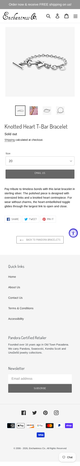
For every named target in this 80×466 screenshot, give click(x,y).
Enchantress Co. (37, 448)
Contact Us (15, 297)
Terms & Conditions (20, 308)
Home (12, 276)
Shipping (10, 139)
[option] (20, 110)
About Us (14, 287)
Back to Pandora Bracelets (43, 239)
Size (8, 153)
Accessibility (16, 318)
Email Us (40, 172)
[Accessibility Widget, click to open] (73, 233)
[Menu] (75, 16)
